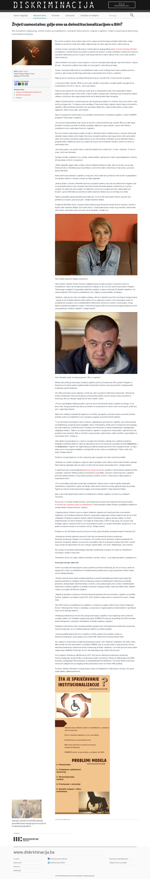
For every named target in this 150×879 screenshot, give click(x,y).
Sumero (19, 98)
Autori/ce (17, 867)
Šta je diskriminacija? (121, 5)
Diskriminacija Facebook (58, 859)
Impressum (18, 863)
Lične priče (70, 15)
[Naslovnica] (54, 5)
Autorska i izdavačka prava (118, 859)
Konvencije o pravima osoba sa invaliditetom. (75, 504)
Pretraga (133, 15)
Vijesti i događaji (21, 15)
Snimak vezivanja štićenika (126, 49)
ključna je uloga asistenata (93, 470)
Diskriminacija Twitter (57, 863)
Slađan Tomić (23, 71)
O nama (16, 859)
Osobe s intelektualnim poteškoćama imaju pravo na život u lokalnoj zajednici (29, 823)
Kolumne (56, 15)
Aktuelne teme (39, 15)
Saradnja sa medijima (89, 15)
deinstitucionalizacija (23, 95)
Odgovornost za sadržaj (118, 863)
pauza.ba (91, 876)
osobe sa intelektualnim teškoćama (28, 92)
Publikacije (17, 870)
